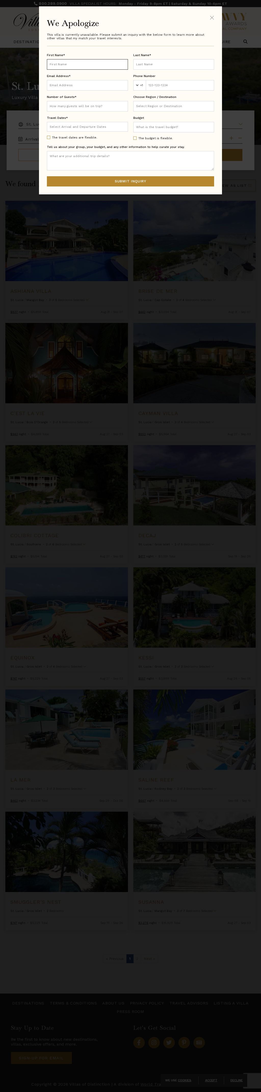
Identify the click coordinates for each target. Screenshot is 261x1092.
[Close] (212, 17)
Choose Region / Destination (154, 97)
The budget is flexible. (155, 138)
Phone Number (144, 76)
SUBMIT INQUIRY (130, 181)
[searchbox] (173, 106)
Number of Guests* (61, 97)
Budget (138, 118)
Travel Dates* (57, 118)
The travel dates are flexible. (74, 137)
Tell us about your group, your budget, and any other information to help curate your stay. (116, 147)
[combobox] (173, 106)
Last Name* (142, 55)
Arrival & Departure (71, 126)
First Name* (56, 55)
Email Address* (59, 76)
